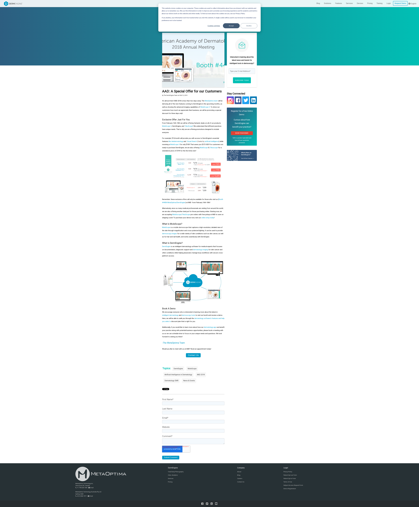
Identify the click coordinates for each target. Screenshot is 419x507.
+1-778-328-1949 (82, 487)
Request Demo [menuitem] (400, 3)
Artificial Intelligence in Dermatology (178, 375)
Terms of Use (287, 482)
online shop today (207, 218)
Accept (231, 26)
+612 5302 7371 (82, 496)
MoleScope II (205, 107)
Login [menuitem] (388, 3)
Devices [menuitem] (360, 3)
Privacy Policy (287, 472)
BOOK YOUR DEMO (241, 133)
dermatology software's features (206, 318)
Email (92, 487)
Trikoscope (214, 148)
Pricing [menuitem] (370, 3)
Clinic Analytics (173, 475)
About (239, 472)
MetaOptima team (211, 101)
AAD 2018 (201, 375)
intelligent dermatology (170, 315)
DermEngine (166, 246)
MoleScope (204, 148)
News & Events (189, 381)
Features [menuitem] (338, 3)
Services (170, 478)
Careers (239, 478)
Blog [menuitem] (318, 3)
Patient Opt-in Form (289, 478)
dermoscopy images (169, 234)
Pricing (170, 482)
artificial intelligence (212, 141)
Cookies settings (214, 26)
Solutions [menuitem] (327, 3)
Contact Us (240, 482)
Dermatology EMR (171, 381)
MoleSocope (176, 214)
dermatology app (210, 327)
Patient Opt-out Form (290, 475)
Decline (249, 26)
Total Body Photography (175, 472)
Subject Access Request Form (293, 485)
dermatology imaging (200, 250)
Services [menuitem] (349, 3)
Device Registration (289, 488)
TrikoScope (189, 126)
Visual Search (192, 141)
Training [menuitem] (379, 3)
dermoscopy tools (188, 315)
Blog (238, 475)
